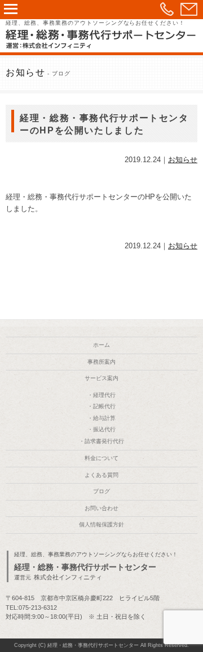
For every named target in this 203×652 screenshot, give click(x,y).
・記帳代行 (101, 406)
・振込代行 (101, 429)
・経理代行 (101, 395)
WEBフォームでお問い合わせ (188, 9)
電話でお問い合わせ (166, 9)
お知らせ (182, 159)
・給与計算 (101, 418)
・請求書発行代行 (101, 441)
